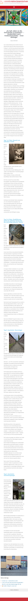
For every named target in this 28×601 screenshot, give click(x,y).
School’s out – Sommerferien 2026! (10, 580)
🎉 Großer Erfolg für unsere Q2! (9, 586)
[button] (14, 7)
